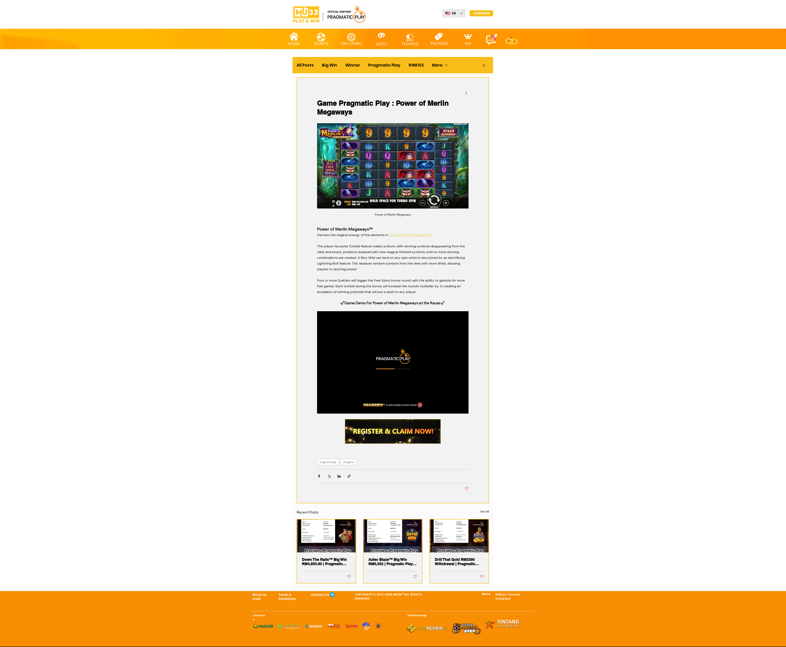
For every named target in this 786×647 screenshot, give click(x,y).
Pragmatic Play (384, 65)
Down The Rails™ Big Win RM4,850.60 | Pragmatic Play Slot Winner (324, 561)
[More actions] (466, 92)
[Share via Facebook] (319, 476)
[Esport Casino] (511, 38)
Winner (352, 65)
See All (484, 511)
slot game (348, 462)
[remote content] (393, 362)
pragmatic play (328, 462)
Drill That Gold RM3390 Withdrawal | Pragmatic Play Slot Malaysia (455, 561)
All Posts (305, 65)
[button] (484, 65)
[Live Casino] (351, 39)
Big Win (329, 65)
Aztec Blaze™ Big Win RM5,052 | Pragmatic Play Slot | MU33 (390, 561)
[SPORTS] (321, 39)
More (437, 65)
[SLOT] (381, 38)
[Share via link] (349, 476)
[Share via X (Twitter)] (329, 476)
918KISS (416, 65)
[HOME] (294, 39)
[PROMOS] (439, 38)
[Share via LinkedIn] (339, 476)
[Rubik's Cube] (468, 39)
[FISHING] (410, 39)
